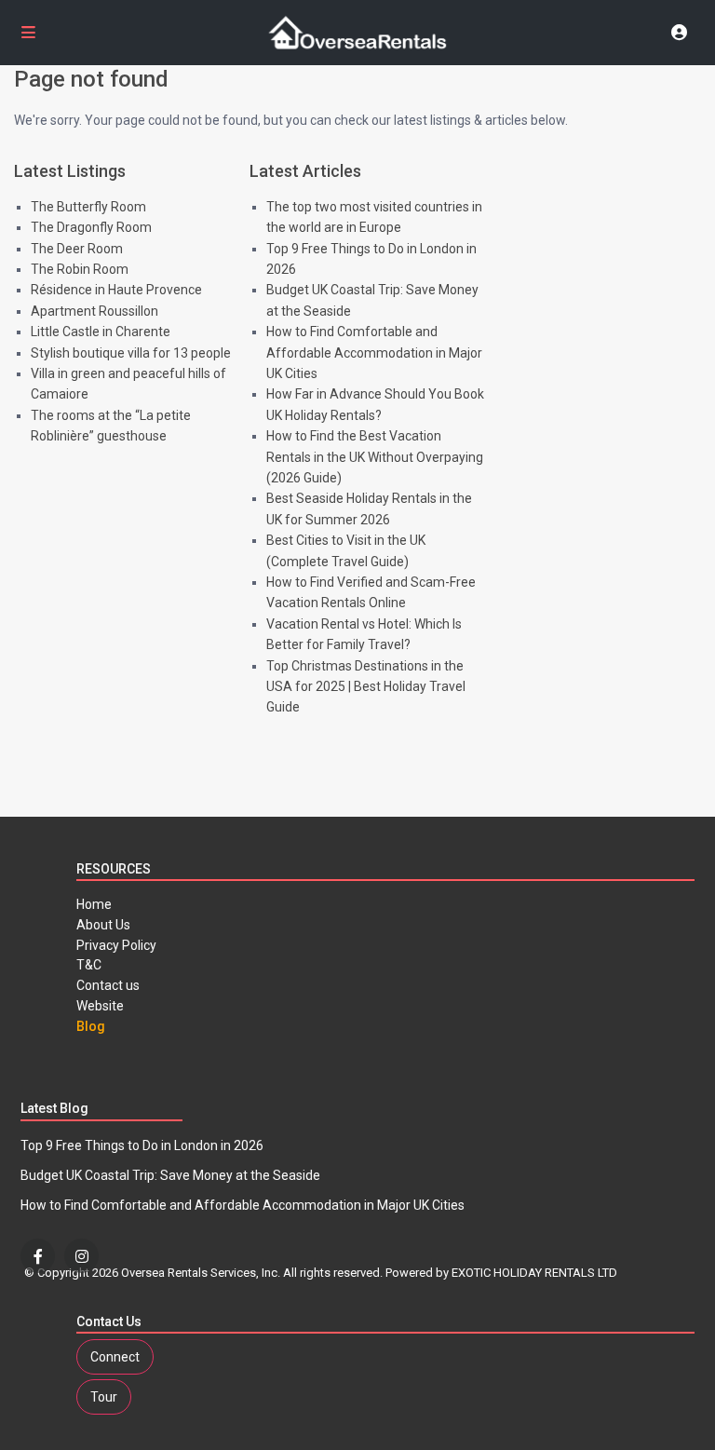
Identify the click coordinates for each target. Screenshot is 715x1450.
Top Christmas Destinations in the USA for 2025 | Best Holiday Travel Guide (365, 686)
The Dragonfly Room (91, 227)
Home (94, 904)
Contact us (108, 985)
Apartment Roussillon (94, 311)
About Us (103, 924)
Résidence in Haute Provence (116, 289)
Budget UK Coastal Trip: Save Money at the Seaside (170, 1175)
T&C (88, 964)
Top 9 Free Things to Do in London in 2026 (141, 1145)
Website (100, 1005)
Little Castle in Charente (100, 331)
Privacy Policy (116, 945)
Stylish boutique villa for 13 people (131, 353)
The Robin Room (79, 269)
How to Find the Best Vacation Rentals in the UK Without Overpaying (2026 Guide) (374, 456)
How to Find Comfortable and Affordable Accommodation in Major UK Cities (374, 352)
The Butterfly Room (88, 206)
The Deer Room (77, 248)
